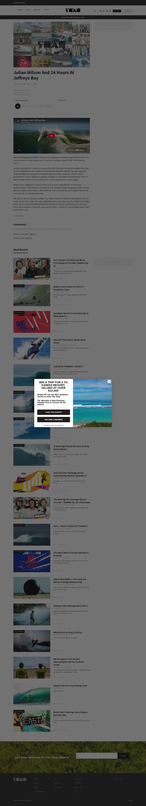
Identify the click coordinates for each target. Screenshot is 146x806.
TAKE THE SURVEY (53, 412)
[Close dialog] (109, 381)
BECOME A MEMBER (54, 420)
